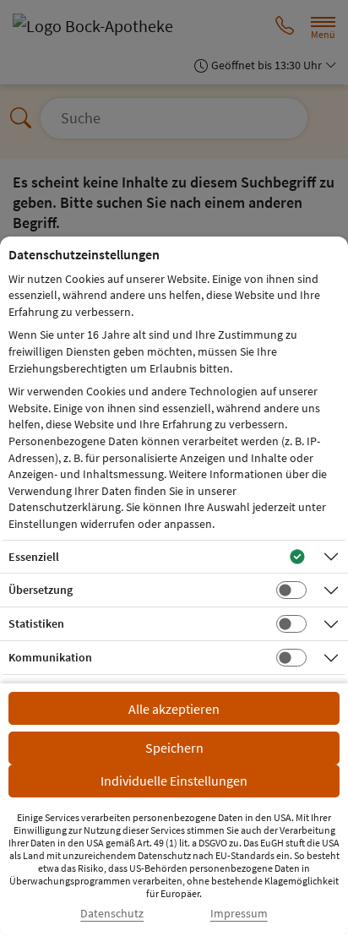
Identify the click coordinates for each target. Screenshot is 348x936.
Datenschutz (112, 913)
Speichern (174, 747)
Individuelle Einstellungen (174, 780)
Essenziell (33, 556)
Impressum (239, 913)
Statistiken (36, 623)
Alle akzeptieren (174, 708)
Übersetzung (40, 589)
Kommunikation (50, 657)
